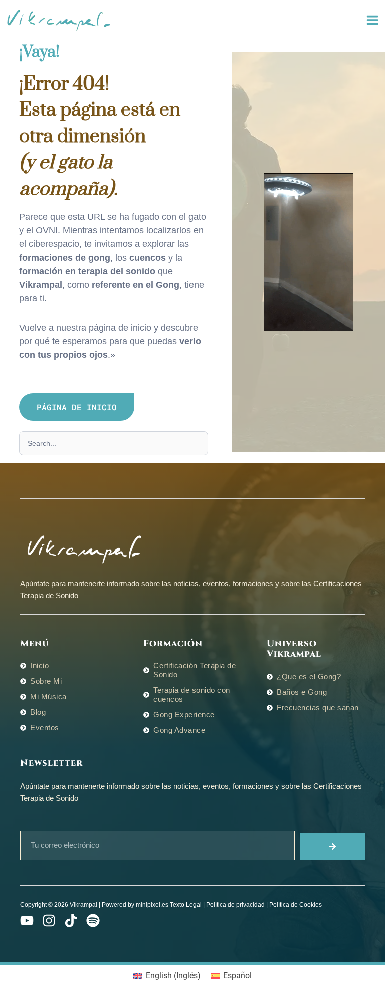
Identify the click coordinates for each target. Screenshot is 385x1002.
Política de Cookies (295, 904)
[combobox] (113, 443)
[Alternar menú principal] (372, 20)
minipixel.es (152, 904)
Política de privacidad (235, 904)
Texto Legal (186, 904)
